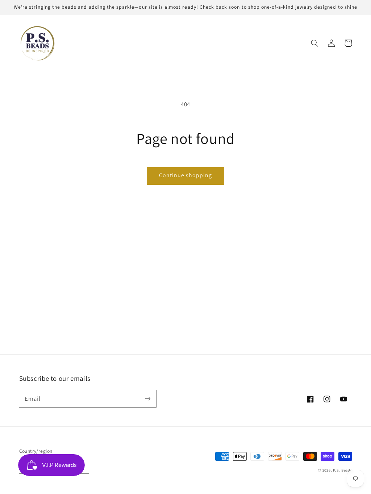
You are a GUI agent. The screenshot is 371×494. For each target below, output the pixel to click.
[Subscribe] (147, 398)
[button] (315, 43)
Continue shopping (185, 175)
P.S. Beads (342, 470)
